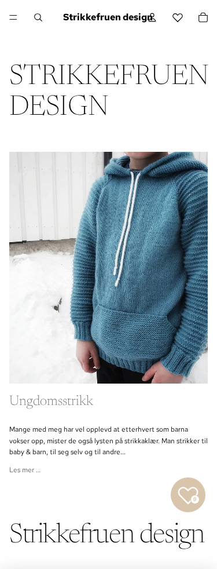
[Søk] (38, 17)
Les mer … (25, 470)
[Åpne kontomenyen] (152, 17)
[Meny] (13, 17)
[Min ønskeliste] (177, 17)
